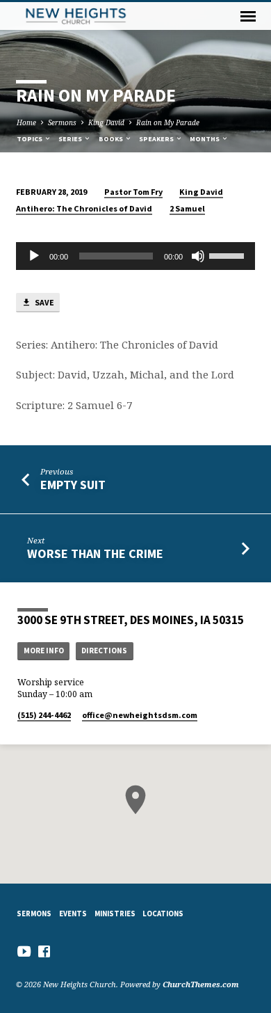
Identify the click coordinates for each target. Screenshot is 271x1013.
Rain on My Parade (167, 122)
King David (106, 122)
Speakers (157, 138)
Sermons (62, 122)
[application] (135, 256)
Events (73, 913)
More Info (44, 650)
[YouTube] (24, 951)
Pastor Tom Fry (133, 191)
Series (70, 138)
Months (205, 138)
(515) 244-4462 (44, 715)
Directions (104, 650)
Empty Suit (73, 485)
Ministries (115, 913)
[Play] (34, 256)
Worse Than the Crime (95, 553)
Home (26, 122)
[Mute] (198, 256)
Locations (162, 913)
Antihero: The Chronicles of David (84, 208)
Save (43, 302)
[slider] (228, 254)
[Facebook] (44, 951)
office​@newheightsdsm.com (139, 715)
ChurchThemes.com (201, 984)
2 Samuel (187, 208)
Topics (30, 138)
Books (111, 138)
